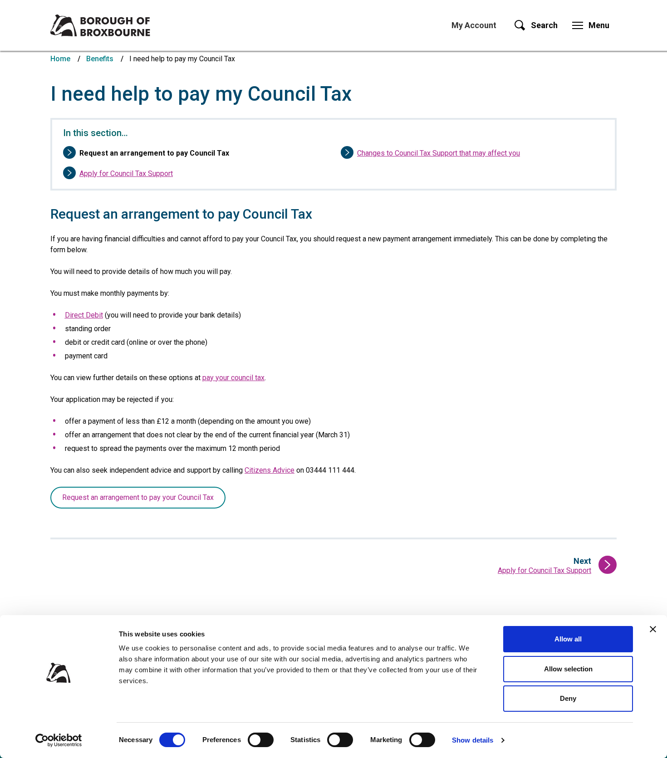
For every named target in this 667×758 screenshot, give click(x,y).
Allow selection (568, 669)
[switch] (261, 740)
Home (60, 58)
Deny (568, 698)
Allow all (568, 639)
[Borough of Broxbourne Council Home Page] (100, 25)
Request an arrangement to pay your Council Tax (138, 497)
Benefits (99, 58)
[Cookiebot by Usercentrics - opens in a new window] (58, 740)
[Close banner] (653, 629)
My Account (473, 25)
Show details (472, 740)
